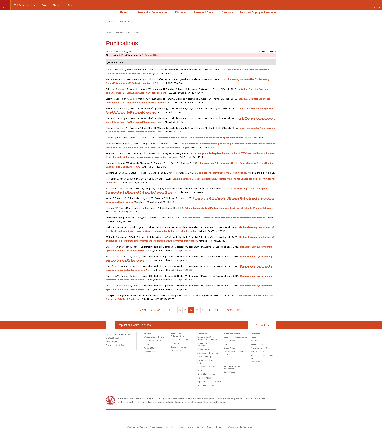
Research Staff (257, 344)
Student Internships (205, 385)
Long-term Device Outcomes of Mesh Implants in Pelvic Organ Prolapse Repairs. (224, 217)
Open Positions (150, 351)
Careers (200, 427)
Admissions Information (207, 353)
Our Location (110, 325)
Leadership (255, 361)
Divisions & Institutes (179, 339)
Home (109, 12)
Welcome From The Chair (154, 337)
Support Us (149, 348)
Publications (176, 350)
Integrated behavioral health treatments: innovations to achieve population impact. (201, 137)
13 (210, 309)
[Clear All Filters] (152, 55)
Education (181, 12)
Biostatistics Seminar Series (235, 337)
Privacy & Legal (156, 427)
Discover (57, 5)
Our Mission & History (153, 340)
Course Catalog (204, 357)
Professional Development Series (235, 353)
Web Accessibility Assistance (240, 427)
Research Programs (179, 347)
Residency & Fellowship (207, 366)
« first (143, 309)
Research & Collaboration (153, 12)
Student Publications (206, 374)
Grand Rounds (230, 348)
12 (203, 309)
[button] (377, 5)
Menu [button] (5, 7)
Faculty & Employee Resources (258, 12)
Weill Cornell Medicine (25, 5)
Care (44, 5)
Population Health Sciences (134, 325)
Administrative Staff (259, 348)
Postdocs (255, 340)
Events (226, 344)
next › (230, 309)
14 (216, 309)
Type (122, 51)
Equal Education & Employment (179, 427)
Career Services (204, 378)
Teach (71, 5)
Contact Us (262, 325)
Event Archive (229, 340)
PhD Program (203, 349)
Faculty (254, 337)
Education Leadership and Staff (262, 356)
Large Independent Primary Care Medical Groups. (221, 172)
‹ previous (155, 309)
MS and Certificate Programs (205, 344)
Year (131, 51)
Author (109, 51)
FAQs (199, 370)
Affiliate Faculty (257, 351)
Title (115, 51)
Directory (227, 12)
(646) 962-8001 (119, 345)
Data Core (175, 343)
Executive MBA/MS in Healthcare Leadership (207, 338)
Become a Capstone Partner (206, 361)
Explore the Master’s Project (209, 381)
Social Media (229, 372)
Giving (209, 427)
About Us (125, 12)
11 (197, 309)
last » (239, 309)
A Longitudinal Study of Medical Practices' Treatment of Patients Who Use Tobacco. (228, 208)
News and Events (204, 12)
